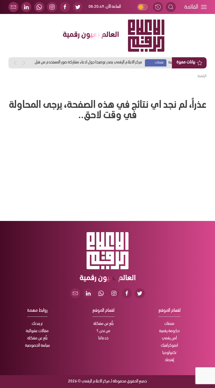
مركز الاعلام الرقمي (95, 381)
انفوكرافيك (169, 346)
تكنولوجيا (169, 353)
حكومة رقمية (169, 331)
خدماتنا (103, 338)
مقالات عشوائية (37, 331)
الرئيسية (202, 76)
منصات (169, 324)
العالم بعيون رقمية (90, 35)
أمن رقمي (169, 338)
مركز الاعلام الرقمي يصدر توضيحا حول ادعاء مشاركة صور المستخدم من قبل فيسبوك (144, 63)
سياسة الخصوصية (37, 346)
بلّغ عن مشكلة (103, 324)
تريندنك (37, 324)
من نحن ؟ (103, 331)
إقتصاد (169, 360)
